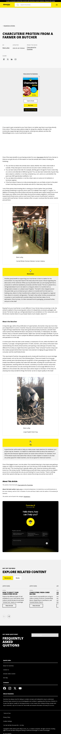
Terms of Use (7, 713)
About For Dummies (8, 666)
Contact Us (6, 669)
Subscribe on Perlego (30, 110)
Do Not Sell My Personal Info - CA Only (13, 725)
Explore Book (30, 101)
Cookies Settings (7, 721)
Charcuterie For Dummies (31, 48)
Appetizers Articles (9, 25)
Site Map (5, 677)
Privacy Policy (6, 717)
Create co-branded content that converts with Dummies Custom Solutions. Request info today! (30, 1)
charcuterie (40, 157)
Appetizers (27, 496)
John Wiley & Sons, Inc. (23, 728)
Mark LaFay (6, 48)
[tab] (8, 578)
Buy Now (30, 105)
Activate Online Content (9, 673)
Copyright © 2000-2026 (9, 728)
